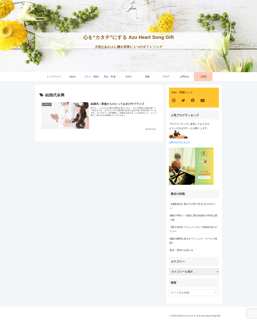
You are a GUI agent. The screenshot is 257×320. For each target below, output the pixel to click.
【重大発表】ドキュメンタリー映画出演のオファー (193, 229)
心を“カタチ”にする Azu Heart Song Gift (128, 37)
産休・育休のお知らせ (181, 250)
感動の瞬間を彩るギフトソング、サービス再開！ (193, 240)
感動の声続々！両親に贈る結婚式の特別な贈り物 (193, 217)
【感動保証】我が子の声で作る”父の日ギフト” (193, 206)
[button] (215, 292)
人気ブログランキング (179, 142)
